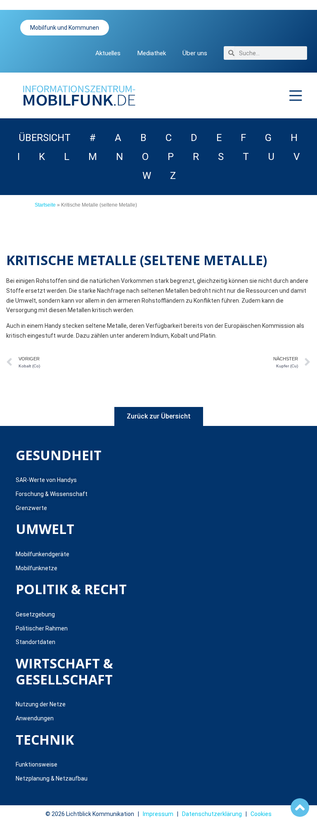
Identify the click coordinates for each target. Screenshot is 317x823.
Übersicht (45, 137)
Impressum (158, 814)
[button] (296, 95)
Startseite (45, 205)
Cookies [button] (261, 814)
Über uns (194, 53)
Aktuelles (108, 53)
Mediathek (151, 53)
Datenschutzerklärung (212, 814)
